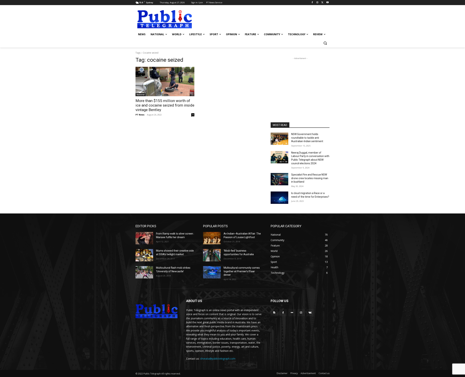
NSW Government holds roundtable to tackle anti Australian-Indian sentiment (307, 138)
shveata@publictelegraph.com (217, 358)
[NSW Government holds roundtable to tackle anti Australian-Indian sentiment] (279, 139)
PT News (140, 114)
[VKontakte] (310, 312)
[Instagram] (317, 3)
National (141, 94)
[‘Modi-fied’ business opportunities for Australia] (212, 255)
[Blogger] (274, 312)
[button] (325, 43)
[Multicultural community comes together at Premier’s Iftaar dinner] (212, 272)
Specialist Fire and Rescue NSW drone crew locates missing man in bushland (309, 178)
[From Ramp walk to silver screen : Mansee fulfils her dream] (144, 238)
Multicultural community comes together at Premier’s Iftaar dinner (242, 271)
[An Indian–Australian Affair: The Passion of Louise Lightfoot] (212, 238)
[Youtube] (327, 3)
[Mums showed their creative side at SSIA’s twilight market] (144, 255)
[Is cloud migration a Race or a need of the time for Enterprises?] (279, 197)
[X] (322, 3)
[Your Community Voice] (165, 19)
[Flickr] (292, 312)
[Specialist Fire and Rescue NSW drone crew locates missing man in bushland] (279, 179)
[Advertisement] (260, 19)
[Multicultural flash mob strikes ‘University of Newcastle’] (144, 272)
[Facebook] (312, 3)
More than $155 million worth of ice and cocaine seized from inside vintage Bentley (165, 105)
